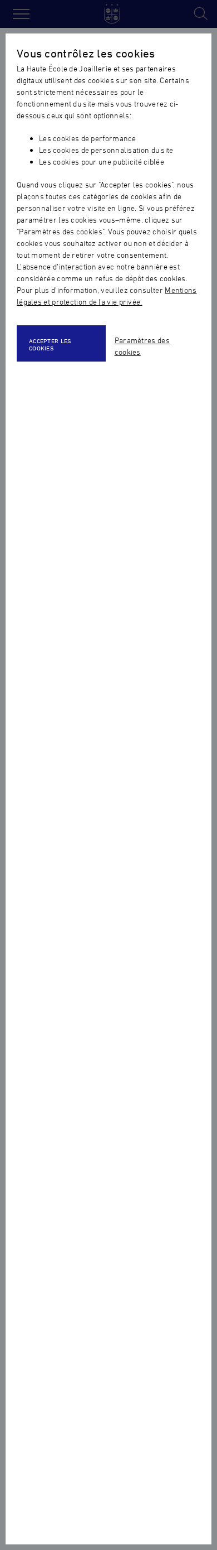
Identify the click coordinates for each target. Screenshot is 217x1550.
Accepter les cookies (50, 344)
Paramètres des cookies (142, 346)
